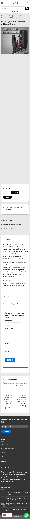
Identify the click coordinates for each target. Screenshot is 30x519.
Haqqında (4, 444)
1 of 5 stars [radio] (6, 322)
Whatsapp (4, 457)
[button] (2, 3)
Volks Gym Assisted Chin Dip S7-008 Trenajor (8, 400)
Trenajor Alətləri (13, 16)
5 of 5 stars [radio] (8, 325)
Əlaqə (3, 453)
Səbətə (15, 192)
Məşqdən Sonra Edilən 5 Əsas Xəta (16, 504)
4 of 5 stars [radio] (18, 322)
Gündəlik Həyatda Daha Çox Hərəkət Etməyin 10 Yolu (17, 493)
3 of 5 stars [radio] (13, 322)
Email (7, 351)
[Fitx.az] (15, 3)
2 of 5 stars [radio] (8, 322)
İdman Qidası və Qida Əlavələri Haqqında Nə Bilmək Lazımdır (15, 499)
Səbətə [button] (9, 407)
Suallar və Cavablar (7, 448)
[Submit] (27, 8)
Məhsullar (4, 16)
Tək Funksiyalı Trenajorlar (17, 18)
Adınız (7, 343)
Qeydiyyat (4, 461)
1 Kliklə (8, 197)
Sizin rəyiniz (9, 328)
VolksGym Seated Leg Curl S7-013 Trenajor (22, 399)
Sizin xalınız (9, 320)
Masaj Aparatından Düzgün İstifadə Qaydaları (16, 510)
